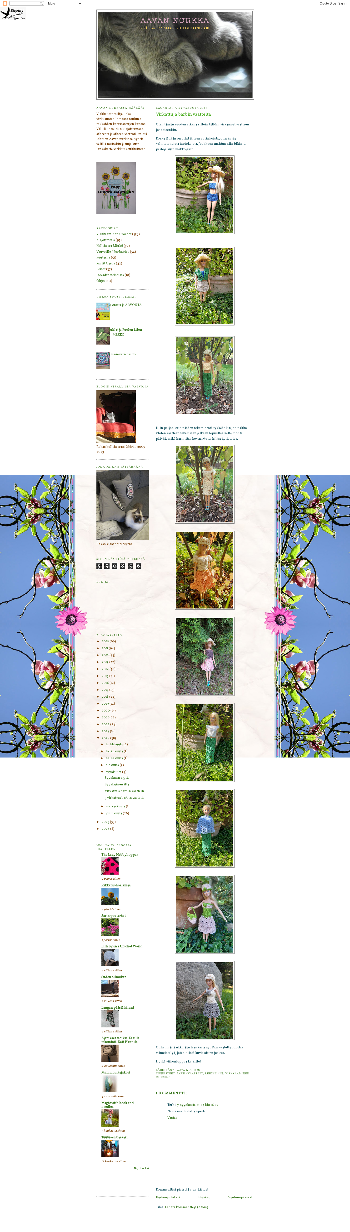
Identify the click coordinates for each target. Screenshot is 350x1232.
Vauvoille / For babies (112, 252)
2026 (106, 829)
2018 (105, 697)
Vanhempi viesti (241, 1197)
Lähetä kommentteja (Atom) (186, 1207)
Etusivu (204, 1197)
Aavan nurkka (175, 20)
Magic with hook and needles (117, 1105)
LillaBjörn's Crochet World (122, 946)
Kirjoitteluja (105, 240)
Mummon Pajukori (115, 1072)
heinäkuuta (115, 758)
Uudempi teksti (168, 1197)
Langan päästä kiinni (117, 1007)
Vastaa (172, 1118)
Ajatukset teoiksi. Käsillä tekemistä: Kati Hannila (120, 1040)
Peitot (100, 269)
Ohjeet (101, 281)
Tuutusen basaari (114, 1137)
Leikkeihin (214, 1073)
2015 (105, 676)
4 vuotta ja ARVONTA (125, 305)
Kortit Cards (105, 263)
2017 (105, 690)
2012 (106, 655)
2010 (106, 641)
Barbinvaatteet (190, 1073)
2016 (106, 683)
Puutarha (103, 257)
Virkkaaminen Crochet (113, 234)
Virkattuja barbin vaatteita (125, 791)
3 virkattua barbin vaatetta (125, 798)
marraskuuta (116, 806)
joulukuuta (114, 813)
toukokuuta (115, 751)
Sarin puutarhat (113, 916)
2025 (106, 822)
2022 (106, 724)
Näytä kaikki (141, 1168)
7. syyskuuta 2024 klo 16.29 (197, 1105)
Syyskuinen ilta (117, 784)
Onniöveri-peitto (122, 354)
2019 (106, 703)
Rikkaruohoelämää (116, 885)
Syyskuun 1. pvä (117, 778)
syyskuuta (114, 772)
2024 (106, 738)
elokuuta (113, 765)
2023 (106, 731)
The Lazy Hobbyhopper (119, 855)
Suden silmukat (113, 977)
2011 (105, 648)
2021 (106, 717)
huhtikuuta (115, 744)
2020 (106, 710)
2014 (106, 669)
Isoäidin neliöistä (110, 275)
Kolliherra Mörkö (109, 246)
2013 (105, 662)
